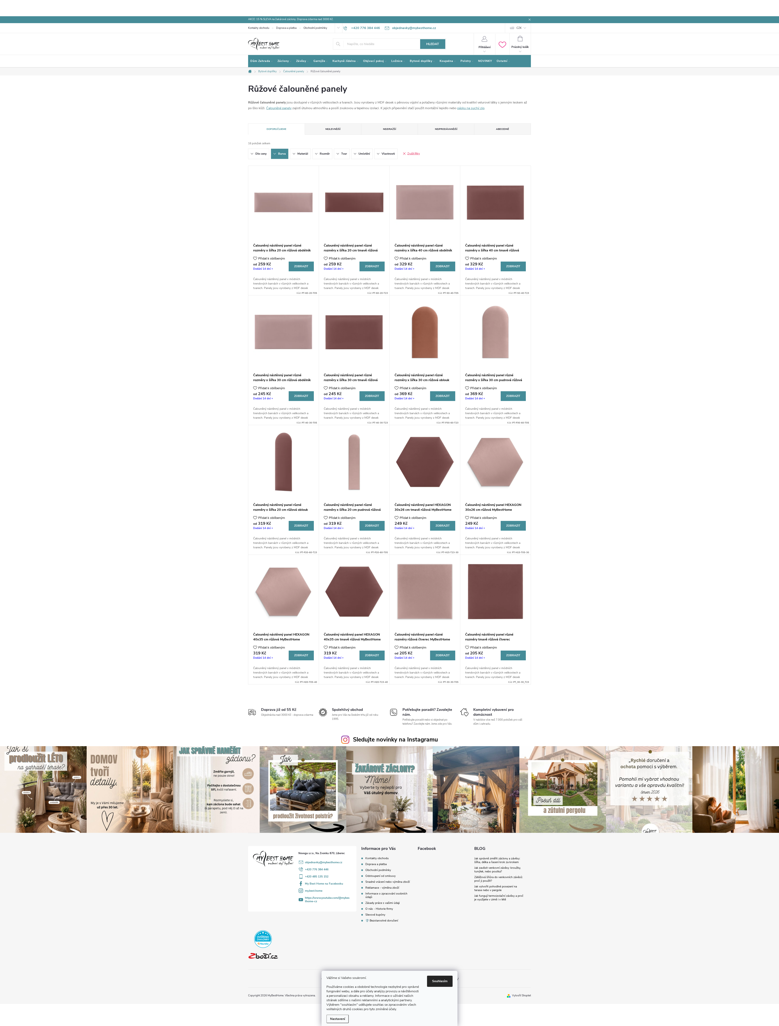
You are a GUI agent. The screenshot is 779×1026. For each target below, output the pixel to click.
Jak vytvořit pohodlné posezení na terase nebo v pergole (495, 888)
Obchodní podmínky (315, 28)
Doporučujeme (276, 129)
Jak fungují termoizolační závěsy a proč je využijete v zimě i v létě (498, 897)
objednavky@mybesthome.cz (323, 862)
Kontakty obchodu (258, 28)
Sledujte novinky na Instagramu (395, 740)
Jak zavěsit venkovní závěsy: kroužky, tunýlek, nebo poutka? (497, 869)
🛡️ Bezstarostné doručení (381, 921)
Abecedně (502, 129)
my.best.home (313, 891)
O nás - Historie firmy (379, 909)
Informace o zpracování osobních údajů (386, 895)
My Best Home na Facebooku (324, 884)
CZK (519, 28)
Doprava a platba (286, 28)
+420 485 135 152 (316, 876)
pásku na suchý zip (470, 108)
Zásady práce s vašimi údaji (382, 903)
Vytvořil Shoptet (521, 995)
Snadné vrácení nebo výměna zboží (387, 882)
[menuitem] (261, 61)
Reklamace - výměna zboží (382, 888)
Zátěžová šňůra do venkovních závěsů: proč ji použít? (498, 879)
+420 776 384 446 (316, 869)
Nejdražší (389, 129)
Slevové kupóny (375, 915)
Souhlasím (440, 981)
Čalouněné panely (279, 108)
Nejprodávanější (446, 129)
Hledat (432, 44)
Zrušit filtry (413, 153)
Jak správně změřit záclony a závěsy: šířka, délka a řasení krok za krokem (497, 860)
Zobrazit (301, 266)
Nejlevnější (332, 129)
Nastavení (337, 1019)
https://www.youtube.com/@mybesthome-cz (327, 899)
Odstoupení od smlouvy (380, 876)
